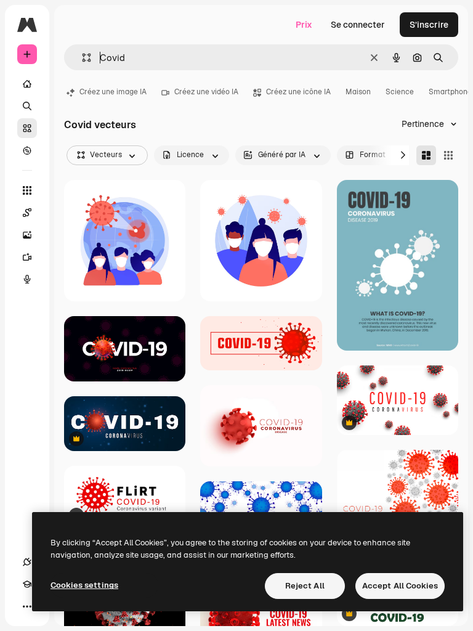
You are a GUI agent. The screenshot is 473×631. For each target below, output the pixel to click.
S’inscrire (429, 24)
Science (400, 92)
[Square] (448, 155)
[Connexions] (27, 562)
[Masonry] (426, 155)
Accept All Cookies (400, 585)
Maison (358, 92)
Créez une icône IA (298, 92)
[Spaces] (27, 212)
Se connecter (358, 24)
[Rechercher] (27, 106)
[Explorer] (27, 150)
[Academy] (27, 584)
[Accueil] (27, 84)
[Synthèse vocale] (27, 279)
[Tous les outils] (27, 190)
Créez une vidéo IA (206, 92)
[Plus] (27, 606)
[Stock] (27, 128)
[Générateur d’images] (27, 235)
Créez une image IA (113, 92)
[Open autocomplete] (82, 57)
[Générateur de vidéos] (27, 257)
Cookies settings (84, 585)
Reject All (305, 585)
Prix (304, 24)
